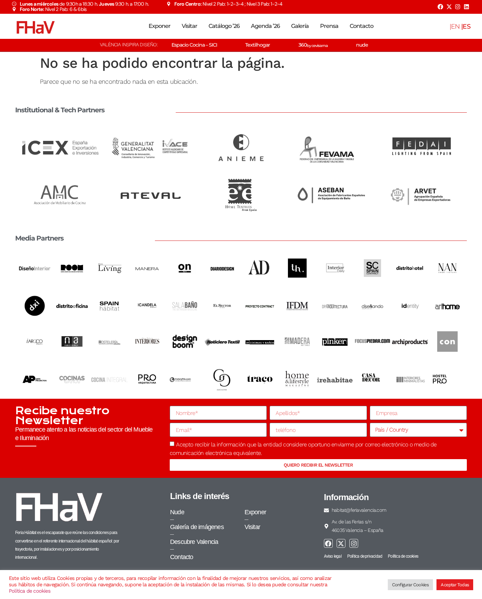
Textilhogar (257, 45)
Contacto (361, 26)
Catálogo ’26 (224, 26)
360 (313, 45)
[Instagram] (458, 7)
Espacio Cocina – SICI (194, 45)
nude (362, 45)
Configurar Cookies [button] (410, 584)
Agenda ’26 (265, 26)
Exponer (159, 26)
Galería (300, 26)
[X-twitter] (449, 7)
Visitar (189, 26)
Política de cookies (29, 591)
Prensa (329, 26)
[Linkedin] (466, 7)
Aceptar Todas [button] (455, 584)
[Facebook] (440, 7)
